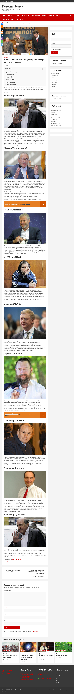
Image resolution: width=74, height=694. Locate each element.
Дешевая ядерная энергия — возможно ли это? (46, 655)
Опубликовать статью (43, 690)
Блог (3, 692)
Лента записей (59, 679)
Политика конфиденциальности (28, 690)
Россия (9, 561)
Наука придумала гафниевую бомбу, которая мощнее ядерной (27, 656)
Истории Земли (12, 6)
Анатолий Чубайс (10, 77)
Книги (44, 15)
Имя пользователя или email (58, 36)
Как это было (7, 15)
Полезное (51, 15)
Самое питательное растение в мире (63, 654)
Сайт (5, 620)
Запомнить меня (56, 49)
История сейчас (55, 73)
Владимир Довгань (10, 82)
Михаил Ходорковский (11, 72)
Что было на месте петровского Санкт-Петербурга (10, 655)
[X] (2, 29)
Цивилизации (35, 15)
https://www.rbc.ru (16, 559)
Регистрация (19, 19)
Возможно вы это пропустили (13, 640)
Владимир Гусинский (11, 84)
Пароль (53, 43)
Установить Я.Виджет (25, 676)
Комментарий (8, 590)
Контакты (7, 692)
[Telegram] (2, 44)
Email (5, 614)
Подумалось (25, 15)
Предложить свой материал (27, 674)
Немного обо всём (55, 80)
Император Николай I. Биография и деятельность (14, 571)
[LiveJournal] (2, 35)
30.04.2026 (23, 661)
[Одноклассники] (2, 26)
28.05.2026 (5, 659)
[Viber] (2, 38)
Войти (54, 52)
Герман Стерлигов (10, 79)
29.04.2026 (41, 659)
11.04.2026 (58, 657)
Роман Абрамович (10, 74)
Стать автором (8, 19)
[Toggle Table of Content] (43, 69)
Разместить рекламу (25, 677)
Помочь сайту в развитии (26, 679)
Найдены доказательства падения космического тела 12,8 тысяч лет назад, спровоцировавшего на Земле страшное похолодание (36, 573)
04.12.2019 (6, 65)
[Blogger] (2, 32)
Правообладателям (54, 690)
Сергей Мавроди (10, 76)
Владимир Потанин (10, 81)
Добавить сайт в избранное (27, 673)
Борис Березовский (10, 71)
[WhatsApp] (2, 41)
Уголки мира (54, 88)
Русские (16, 15)
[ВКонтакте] (2, 24)
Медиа (58, 15)
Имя (5, 608)
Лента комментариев (61, 681)
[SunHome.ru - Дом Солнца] (45, 678)
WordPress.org (59, 683)
